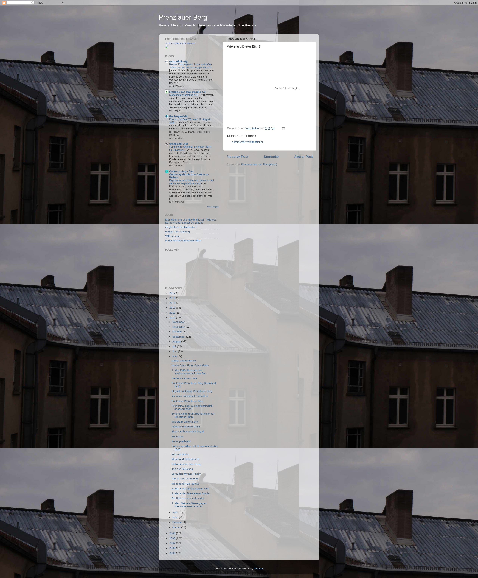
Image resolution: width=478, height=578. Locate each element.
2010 (172, 317)
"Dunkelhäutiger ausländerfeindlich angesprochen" (192, 407)
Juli (174, 346)
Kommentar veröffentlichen (248, 141)
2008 (172, 538)
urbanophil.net (178, 143)
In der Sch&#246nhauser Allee (183, 240)
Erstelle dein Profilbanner (183, 43)
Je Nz (168, 43)
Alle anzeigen (212, 207)
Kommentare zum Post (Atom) (259, 164)
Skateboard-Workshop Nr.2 (184, 94)
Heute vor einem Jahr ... (186, 378)
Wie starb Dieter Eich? (185, 421)
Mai (174, 356)
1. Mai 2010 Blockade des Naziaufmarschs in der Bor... (190, 372)
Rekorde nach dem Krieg (186, 464)
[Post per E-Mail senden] (283, 128)
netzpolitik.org (178, 61)
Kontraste (177, 436)
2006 (172, 548)
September (179, 336)
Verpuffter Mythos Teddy (186, 473)
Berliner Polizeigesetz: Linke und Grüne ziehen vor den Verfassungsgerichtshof (190, 66)
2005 (172, 553)
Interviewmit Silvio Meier (186, 426)
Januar (176, 527)
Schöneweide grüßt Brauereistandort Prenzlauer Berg (193, 415)
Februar (177, 522)
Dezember (178, 322)
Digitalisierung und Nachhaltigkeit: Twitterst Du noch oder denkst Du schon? (190, 221)
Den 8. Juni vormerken (185, 478)
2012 (172, 307)
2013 (172, 303)
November (178, 326)
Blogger (258, 568)
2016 (172, 298)
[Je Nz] (166, 47)
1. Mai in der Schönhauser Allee (190, 488)
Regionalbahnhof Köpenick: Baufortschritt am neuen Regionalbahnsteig (191, 182)
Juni (175, 351)
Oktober (177, 331)
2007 (172, 543)
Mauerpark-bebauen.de (186, 459)
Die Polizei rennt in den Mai (188, 498)
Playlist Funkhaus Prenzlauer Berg (192, 391)
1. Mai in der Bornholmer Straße (191, 493)
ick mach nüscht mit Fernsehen (190, 396)
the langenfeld (178, 116)
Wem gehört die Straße (185, 483)
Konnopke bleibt (181, 441)
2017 (172, 293)
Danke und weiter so (184, 360)
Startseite (271, 157)
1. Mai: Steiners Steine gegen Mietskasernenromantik (189, 505)
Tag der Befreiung (182, 469)
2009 (172, 533)
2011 (172, 312)
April (175, 512)
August (176, 341)
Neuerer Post (237, 157)
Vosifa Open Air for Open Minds (190, 365)
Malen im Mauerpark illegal (188, 431)
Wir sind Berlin (180, 454)
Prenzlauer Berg (183, 17)
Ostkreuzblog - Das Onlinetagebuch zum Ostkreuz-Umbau (189, 174)
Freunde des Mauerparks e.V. (187, 91)
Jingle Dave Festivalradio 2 (181, 227)
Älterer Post (303, 157)
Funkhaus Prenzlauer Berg (187, 401)
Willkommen (172, 236)
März (175, 517)
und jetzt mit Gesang (177, 231)
